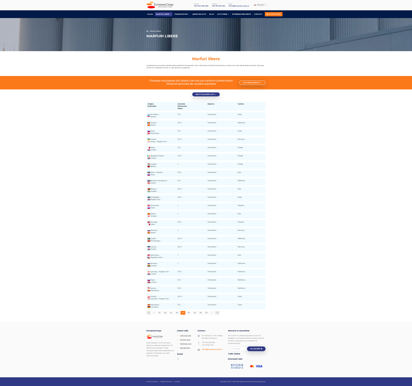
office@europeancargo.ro (239, 6)
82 (177, 313)
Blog (211, 14)
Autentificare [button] (274, 14)
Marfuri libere (163, 14)
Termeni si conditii (152, 381)
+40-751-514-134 (218, 6)
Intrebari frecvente (241, 14)
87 (207, 313)
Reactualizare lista (205, 94)
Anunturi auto (199, 14)
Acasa (150, 14)
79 (159, 313)
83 (183, 313)
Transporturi (181, 14)
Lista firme (222, 14)
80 (165, 313)
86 (201, 313)
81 (171, 313)
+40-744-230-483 (201, 6)
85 (195, 313)
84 (189, 313)
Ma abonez (255, 349)
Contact (258, 14)
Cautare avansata (251, 83)
